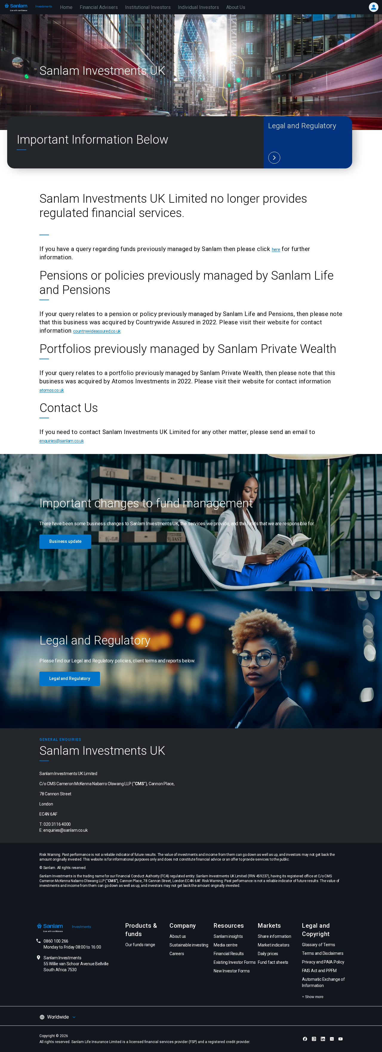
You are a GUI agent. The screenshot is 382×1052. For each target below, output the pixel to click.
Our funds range (140, 944)
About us (178, 936)
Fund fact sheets (273, 962)
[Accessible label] (274, 158)
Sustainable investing (189, 945)
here (276, 249)
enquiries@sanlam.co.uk (61, 441)
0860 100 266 (72, 944)
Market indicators (273, 945)
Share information (274, 936)
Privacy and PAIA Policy (323, 962)
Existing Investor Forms (234, 962)
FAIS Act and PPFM (319, 970)
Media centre (226, 945)
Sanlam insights (228, 936)
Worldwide (58, 1017)
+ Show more (313, 997)
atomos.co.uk (51, 390)
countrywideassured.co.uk (97, 331)
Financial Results (229, 953)
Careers (177, 953)
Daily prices (268, 953)
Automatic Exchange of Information (323, 982)
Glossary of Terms (318, 944)
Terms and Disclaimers (323, 953)
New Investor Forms (232, 971)
